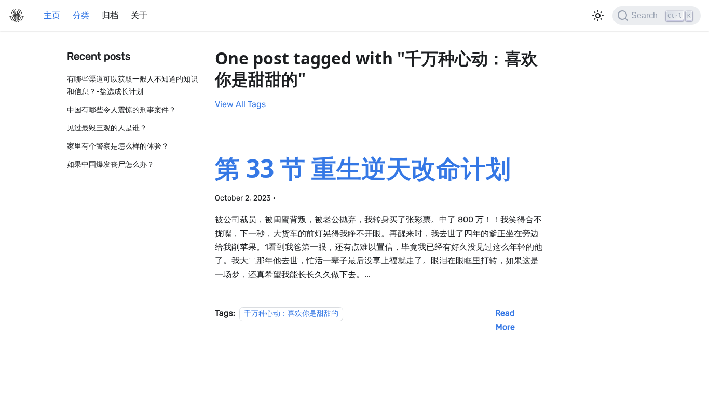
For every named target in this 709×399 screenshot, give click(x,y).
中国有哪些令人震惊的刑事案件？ (121, 109)
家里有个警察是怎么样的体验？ (118, 146)
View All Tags (240, 104)
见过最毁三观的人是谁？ (107, 128)
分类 (81, 15)
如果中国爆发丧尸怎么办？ (110, 164)
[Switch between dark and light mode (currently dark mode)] (598, 15)
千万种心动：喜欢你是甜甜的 (291, 313)
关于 (139, 15)
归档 (110, 15)
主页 (52, 15)
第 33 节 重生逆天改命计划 (363, 168)
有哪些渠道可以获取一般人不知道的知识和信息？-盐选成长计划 (132, 85)
